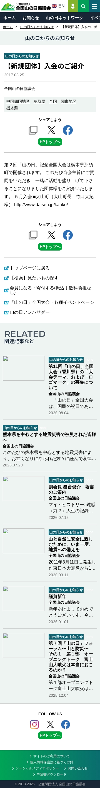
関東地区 (68, 101)
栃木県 (12, 108)
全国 (53, 101)
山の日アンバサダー (30, 312)
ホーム (9, 17)
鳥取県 (39, 101)
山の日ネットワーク (64, 17)
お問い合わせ (78, 768)
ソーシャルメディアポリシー (37, 768)
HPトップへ (50, 142)
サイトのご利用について (51, 756)
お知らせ (30, 17)
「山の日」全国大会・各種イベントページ (52, 302)
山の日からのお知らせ (37, 27)
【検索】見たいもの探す (34, 278)
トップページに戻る (30, 268)
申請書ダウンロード (52, 774)
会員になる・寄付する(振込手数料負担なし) (50, 290)
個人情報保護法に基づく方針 (51, 762)
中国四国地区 (18, 101)
